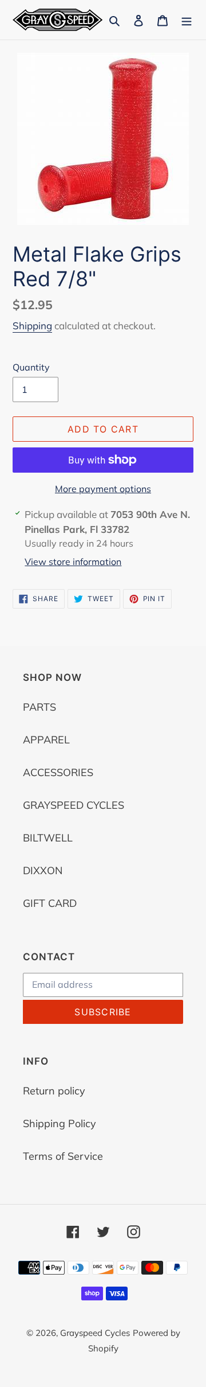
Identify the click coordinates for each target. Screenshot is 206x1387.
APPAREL (46, 739)
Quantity (31, 367)
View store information (73, 561)
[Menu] (187, 19)
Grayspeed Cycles (95, 1332)
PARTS (39, 707)
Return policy (54, 1090)
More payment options (103, 488)
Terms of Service (63, 1156)
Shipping (32, 326)
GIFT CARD (50, 903)
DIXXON (42, 870)
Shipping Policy (59, 1123)
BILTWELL (48, 837)
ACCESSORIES (58, 772)
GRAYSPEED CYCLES (73, 805)
